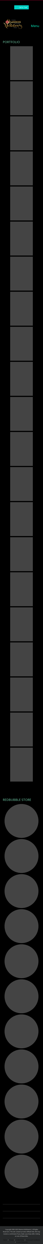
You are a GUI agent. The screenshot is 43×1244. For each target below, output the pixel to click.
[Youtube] (29, 13)
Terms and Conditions (33, 1240)
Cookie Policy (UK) (22, 1242)
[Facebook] (14, 13)
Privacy (11, 1240)
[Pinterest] (24, 13)
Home (5, 1240)
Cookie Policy (20, 1240)
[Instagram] (19, 13)
